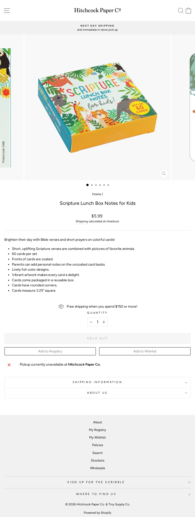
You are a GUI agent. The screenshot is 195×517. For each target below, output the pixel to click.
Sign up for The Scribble (96, 482)
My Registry (97, 430)
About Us (97, 392)
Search (97, 453)
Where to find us (96, 494)
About (97, 422)
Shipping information (97, 382)
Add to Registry (50, 351)
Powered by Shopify (97, 512)
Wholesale (97, 468)
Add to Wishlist (144, 351)
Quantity (97, 312)
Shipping (82, 221)
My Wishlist (97, 437)
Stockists (97, 460)
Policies (97, 445)
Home (96, 194)
